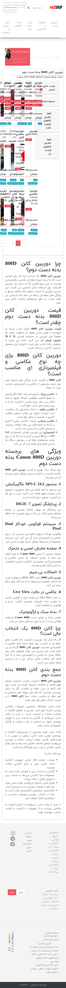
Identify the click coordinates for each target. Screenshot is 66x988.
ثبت (12, 892)
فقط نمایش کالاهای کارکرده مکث (47, 121)
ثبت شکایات (49, 907)
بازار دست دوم (29, 26)
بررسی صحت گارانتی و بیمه (53, 863)
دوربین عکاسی (45, 57)
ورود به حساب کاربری (15, 5)
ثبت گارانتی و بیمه (52, 850)
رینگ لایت (52, 872)
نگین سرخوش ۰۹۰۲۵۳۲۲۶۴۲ (19, 60)
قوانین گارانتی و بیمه (53, 843)
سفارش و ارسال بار (49, 903)
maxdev (24, 985)
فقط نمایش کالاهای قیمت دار (47, 147)
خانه (58, 57)
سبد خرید (10, 9)
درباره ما (54, 894)
